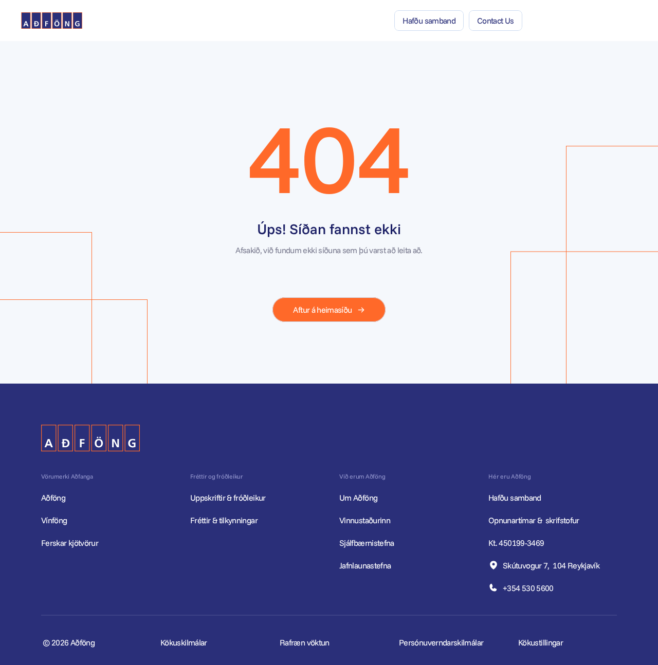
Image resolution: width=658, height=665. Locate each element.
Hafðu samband (515, 497)
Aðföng (53, 497)
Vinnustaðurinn (364, 520)
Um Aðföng (358, 497)
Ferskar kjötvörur (69, 543)
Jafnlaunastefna (365, 565)
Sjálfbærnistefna (366, 543)
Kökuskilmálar (183, 642)
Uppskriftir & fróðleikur (228, 497)
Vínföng (54, 520)
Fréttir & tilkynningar (224, 520)
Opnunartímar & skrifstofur (534, 520)
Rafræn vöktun (305, 642)
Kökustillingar (540, 642)
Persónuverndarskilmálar (441, 642)
